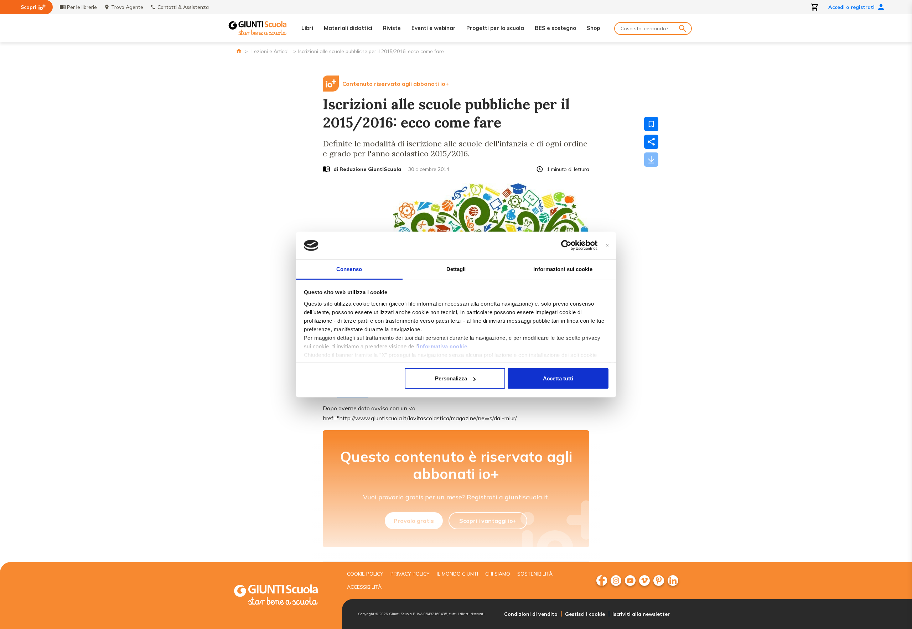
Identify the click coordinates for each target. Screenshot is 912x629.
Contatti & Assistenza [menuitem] (183, 7)
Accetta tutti (558, 378)
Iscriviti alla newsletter (641, 614)
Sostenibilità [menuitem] (535, 574)
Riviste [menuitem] (392, 28)
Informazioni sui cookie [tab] (562, 269)
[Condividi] (651, 142)
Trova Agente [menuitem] (127, 7)
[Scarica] (651, 159)
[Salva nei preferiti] (651, 124)
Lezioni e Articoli (271, 51)
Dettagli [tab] (456, 269)
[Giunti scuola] (283, 595)
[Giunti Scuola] (257, 28)
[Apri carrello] (814, 7)
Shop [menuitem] (593, 28)
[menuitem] (601, 580)
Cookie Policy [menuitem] (365, 574)
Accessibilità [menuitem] (364, 587)
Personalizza (451, 378)
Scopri (28, 7)
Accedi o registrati (851, 7)
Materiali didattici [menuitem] (348, 28)
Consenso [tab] (349, 269)
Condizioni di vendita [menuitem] (531, 614)
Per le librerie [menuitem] (82, 7)
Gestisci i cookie (585, 614)
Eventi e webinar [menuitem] (433, 28)
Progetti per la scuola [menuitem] (495, 28)
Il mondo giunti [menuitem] (457, 574)
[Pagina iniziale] (239, 51)
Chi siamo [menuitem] (497, 574)
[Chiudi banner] (607, 245)
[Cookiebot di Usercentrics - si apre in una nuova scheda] (566, 245)
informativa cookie (442, 346)
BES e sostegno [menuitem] (555, 28)
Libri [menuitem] (307, 28)
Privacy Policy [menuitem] (410, 574)
